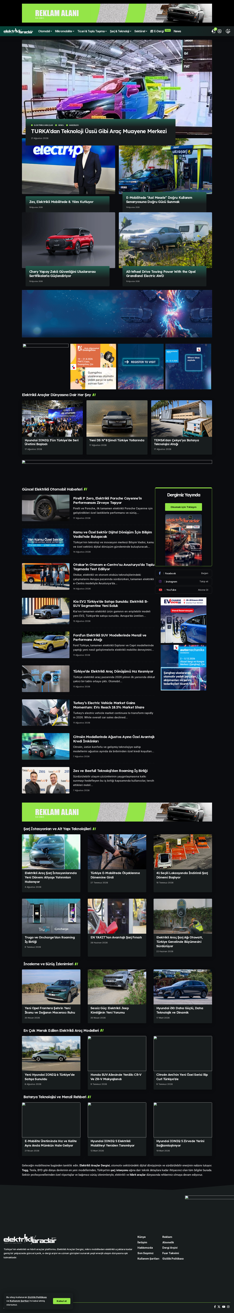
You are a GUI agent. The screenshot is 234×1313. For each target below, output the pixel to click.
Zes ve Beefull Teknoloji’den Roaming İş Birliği (110, 770)
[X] (219, 1306)
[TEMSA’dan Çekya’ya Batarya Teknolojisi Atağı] (181, 418)
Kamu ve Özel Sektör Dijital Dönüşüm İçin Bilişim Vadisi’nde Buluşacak (112, 534)
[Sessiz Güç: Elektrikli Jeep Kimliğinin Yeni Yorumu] (117, 986)
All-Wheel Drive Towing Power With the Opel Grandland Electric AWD (160, 274)
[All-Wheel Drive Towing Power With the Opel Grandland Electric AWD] (165, 240)
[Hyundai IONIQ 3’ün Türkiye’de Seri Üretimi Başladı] (52, 418)
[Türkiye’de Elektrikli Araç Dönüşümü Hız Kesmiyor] (45, 678)
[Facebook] (183, 573)
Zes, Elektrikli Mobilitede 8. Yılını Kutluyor (61, 202)
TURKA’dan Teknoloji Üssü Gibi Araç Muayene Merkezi (99, 131)
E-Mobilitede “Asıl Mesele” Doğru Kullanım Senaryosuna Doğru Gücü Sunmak (159, 199)
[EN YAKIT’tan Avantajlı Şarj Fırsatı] (117, 916)
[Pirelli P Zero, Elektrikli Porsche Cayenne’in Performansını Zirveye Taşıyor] (45, 508)
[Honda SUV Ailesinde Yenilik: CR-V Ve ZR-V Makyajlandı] (117, 1053)
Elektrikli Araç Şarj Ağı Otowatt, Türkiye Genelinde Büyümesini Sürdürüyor (179, 941)
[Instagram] (183, 581)
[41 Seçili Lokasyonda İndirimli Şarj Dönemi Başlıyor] (183, 851)
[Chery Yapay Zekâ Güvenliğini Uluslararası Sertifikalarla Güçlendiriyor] (68, 240)
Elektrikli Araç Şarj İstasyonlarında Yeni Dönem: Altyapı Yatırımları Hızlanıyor (51, 877)
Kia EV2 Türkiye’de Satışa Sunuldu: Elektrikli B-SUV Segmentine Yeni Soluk (110, 603)
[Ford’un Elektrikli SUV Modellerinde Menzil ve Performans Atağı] (45, 645)
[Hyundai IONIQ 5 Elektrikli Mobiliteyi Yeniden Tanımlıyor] (117, 1119)
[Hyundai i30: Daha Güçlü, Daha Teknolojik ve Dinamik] (183, 986)
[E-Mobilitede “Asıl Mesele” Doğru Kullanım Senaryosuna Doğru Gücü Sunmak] (165, 166)
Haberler (73, 125)
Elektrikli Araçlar (43, 125)
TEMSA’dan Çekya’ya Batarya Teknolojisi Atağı (176, 442)
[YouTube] (223, 1306)
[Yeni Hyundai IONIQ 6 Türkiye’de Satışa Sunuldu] (51, 1053)
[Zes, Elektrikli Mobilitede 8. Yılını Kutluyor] (68, 166)
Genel (61, 125)
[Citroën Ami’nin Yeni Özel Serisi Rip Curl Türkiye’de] (183, 1053)
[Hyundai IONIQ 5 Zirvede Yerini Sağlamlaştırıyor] (183, 1119)
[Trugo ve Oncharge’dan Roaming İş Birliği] (51, 916)
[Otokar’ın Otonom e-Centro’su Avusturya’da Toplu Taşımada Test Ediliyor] (45, 576)
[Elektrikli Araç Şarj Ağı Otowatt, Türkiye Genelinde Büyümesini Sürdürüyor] (183, 916)
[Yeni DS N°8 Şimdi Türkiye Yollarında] (116, 418)
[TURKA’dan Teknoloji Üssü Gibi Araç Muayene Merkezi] (117, 87)
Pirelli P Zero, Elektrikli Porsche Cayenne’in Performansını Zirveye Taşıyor (107, 500)
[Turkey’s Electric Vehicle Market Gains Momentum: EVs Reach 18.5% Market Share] (45, 712)
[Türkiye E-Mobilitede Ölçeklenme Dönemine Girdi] (117, 851)
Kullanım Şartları (19, 1301)
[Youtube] (183, 590)
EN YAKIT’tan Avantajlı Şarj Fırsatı (116, 937)
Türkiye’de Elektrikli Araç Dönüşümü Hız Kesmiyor (113, 671)
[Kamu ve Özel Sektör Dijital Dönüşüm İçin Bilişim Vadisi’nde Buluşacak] (45, 541)
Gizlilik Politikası (37, 1297)
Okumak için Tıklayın (184, 506)
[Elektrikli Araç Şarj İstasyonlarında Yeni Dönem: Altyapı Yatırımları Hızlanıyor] (51, 851)
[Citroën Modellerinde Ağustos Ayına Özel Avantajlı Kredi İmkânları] (45, 746)
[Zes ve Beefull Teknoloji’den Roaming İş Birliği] (45, 780)
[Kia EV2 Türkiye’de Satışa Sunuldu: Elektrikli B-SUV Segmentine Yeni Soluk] (45, 611)
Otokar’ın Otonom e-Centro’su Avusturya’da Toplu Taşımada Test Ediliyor (113, 566)
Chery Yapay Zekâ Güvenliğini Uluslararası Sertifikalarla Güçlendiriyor (62, 274)
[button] (61, 1301)
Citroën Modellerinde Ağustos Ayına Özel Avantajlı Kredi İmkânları (113, 739)
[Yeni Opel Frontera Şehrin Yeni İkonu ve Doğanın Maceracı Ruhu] (51, 986)
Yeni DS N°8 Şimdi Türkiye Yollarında (116, 440)
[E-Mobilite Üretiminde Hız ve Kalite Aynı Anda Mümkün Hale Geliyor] (51, 1119)
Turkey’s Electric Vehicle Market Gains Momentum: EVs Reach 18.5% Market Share (108, 705)
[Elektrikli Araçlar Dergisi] (18, 31)
